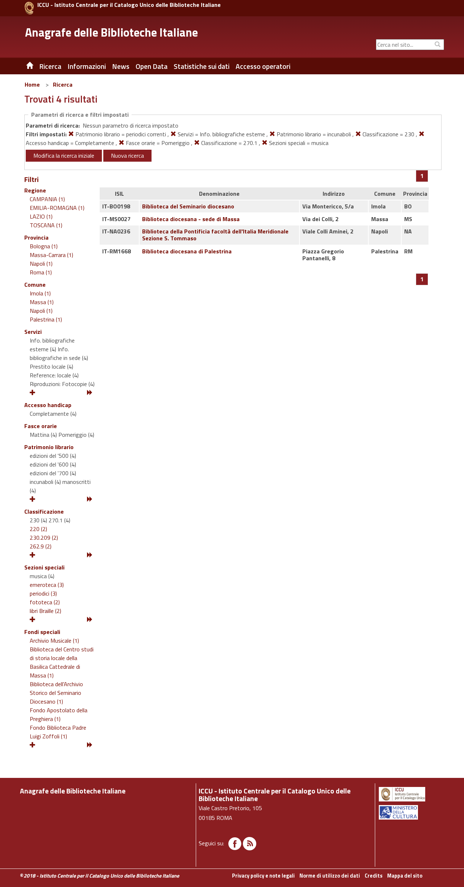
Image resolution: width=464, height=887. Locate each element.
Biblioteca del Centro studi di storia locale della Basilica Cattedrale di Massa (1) (62, 662)
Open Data (151, 66)
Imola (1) (40, 293)
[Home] (24, 66)
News (120, 66)
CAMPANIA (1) (47, 199)
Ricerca (62, 84)
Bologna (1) (44, 246)
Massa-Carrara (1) (51, 254)
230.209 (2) (44, 537)
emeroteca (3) (47, 584)
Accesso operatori (263, 66)
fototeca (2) (45, 602)
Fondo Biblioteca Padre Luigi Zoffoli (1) (58, 732)
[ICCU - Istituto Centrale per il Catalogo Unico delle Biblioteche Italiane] (29, 8)
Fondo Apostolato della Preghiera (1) (58, 714)
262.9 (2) (40, 546)
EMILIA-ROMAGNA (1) (57, 207)
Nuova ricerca (127, 155)
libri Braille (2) (45, 610)
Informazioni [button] (86, 66)
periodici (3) (43, 593)
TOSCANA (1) (46, 225)
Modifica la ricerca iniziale (63, 155)
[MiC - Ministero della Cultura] (411, 812)
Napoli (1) (41, 263)
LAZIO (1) (41, 216)
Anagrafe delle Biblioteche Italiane (111, 32)
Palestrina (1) (46, 319)
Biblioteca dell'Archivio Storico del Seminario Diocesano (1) (56, 693)
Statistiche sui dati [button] (201, 66)
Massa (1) (42, 302)
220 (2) (38, 529)
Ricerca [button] (50, 66)
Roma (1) (41, 272)
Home (32, 84)
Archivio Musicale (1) (54, 640)
